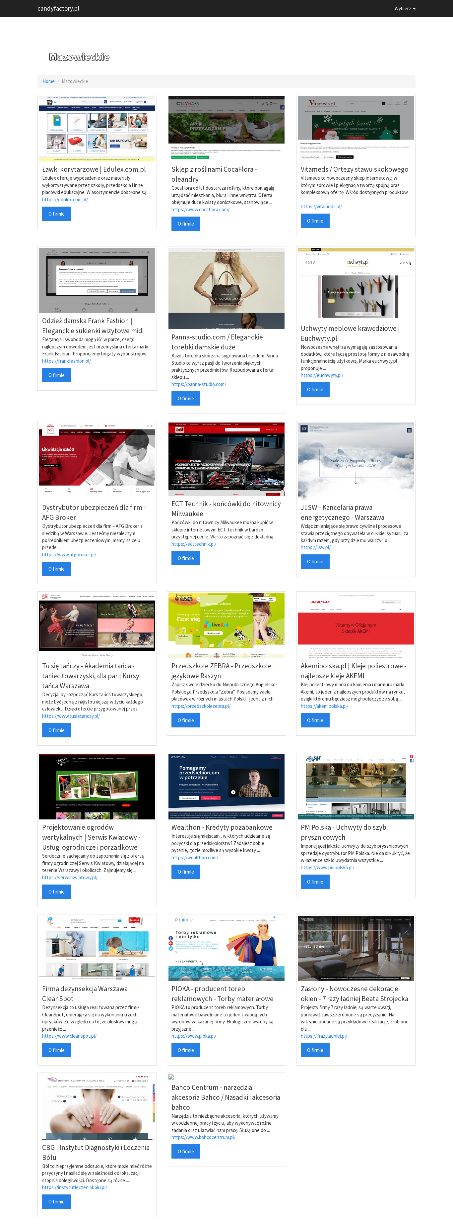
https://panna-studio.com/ (198, 384)
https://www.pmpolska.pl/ (327, 867)
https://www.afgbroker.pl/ (69, 554)
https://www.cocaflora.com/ (200, 209)
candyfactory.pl (58, 8)
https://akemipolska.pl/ (324, 706)
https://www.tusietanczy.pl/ (71, 716)
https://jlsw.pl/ (316, 547)
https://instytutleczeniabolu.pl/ (74, 1187)
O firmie (56, 214)
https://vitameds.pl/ (321, 206)
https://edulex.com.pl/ (65, 199)
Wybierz (403, 8)
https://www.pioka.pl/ (193, 1036)
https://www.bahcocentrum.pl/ (203, 1137)
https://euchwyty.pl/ (322, 375)
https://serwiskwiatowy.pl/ (69, 877)
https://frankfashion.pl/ (66, 361)
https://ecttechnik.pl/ (193, 544)
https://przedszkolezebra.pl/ (200, 706)
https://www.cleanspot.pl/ (69, 1036)
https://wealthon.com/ (194, 857)
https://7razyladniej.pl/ (324, 1036)
